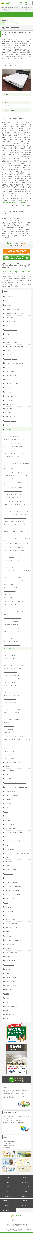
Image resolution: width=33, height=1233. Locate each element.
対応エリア (8, 1191)
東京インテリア (8, 969)
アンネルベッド (8, 334)
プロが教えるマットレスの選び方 (8, 1200)
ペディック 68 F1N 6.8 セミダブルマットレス (13, 501)
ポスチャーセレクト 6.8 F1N (10, 658)
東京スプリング (8, 973)
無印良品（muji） (9, 998)
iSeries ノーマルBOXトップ (9, 584)
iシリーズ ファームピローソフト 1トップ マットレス (15, 601)
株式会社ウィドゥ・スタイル (12, 981)
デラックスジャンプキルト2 (10, 591)
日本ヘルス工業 (8, 956)
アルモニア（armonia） (10, 330)
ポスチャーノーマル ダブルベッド (11, 705)
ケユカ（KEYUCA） (9, 400)
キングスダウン (8, 388)
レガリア (6, 932)
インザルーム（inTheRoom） (12, 342)
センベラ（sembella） (10, 807)
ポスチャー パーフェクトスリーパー (11, 692)
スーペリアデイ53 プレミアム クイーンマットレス (15, 478)
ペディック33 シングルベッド (10, 648)
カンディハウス (8, 379)
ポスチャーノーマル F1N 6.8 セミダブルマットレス (14, 459)
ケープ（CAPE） (8, 404)
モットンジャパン (9, 911)
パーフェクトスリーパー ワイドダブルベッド (13, 709)
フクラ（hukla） (8, 874)
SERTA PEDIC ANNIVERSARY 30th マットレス (13, 624)
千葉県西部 (16, 1116)
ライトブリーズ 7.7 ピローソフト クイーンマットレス (15, 446)
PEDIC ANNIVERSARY (8, 729)
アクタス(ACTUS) (9, 317)
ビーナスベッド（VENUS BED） (13, 870)
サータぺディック (7, 722)
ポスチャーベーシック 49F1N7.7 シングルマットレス (15, 518)
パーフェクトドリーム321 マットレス (12, 621)
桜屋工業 (6, 994)
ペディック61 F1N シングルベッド (11, 638)
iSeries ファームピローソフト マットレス (12, 668)
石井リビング (7, 1010)
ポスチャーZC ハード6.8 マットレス (11, 685)
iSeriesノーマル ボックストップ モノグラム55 (13, 665)
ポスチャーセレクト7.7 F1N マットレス (12, 682)
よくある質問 (25, 1182)
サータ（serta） (7, 33)
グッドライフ (7, 392)
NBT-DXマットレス (8, 732)
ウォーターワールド (9, 350)
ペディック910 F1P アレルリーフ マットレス (13, 611)
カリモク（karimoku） (10, 375)
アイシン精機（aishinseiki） (11, 309)
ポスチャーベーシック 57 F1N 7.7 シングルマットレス (15, 472)
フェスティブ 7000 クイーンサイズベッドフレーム (14, 563)
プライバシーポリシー (24, 1205)
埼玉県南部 (10, 1116)
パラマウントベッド (9, 865)
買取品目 (25, 1177)
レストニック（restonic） (11, 936)
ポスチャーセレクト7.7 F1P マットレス (12, 655)
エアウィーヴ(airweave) (10, 359)
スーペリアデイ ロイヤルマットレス (11, 695)
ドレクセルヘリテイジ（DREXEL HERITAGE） (16, 853)
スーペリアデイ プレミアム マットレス (12, 631)
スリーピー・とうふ (9, 799)
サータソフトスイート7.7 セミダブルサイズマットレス (15, 534)
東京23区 (5, 1116)
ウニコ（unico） (8, 354)
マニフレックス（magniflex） (12, 898)
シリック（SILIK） (9, 770)
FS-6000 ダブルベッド (8, 715)
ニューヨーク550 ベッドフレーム (11, 436)
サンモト (6, 425)
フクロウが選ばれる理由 (25, 1186)
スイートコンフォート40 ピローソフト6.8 (12, 618)
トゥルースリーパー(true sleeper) (13, 832)
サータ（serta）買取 (15, 27)
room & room (7, 305)
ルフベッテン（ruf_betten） (11, 927)
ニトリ (6, 857)
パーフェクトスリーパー (9, 758)
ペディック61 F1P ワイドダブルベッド (12, 645)
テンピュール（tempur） (11, 828)
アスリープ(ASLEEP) (10, 321)
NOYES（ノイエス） (9, 301)
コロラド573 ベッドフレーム (10, 594)
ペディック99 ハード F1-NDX (10, 528)
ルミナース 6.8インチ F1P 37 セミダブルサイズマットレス (16, 547)
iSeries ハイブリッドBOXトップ (10, 553)
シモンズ (6, 766)
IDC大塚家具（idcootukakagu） (12, 297)
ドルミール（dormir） (10, 845)
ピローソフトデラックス (9, 751)
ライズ (6, 915)
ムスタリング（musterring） (12, 907)
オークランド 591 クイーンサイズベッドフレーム (14, 550)
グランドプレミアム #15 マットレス (11, 587)
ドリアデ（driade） (9, 836)
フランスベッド (8, 878)
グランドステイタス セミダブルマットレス (13, 443)
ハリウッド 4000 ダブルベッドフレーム (12, 557)
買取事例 (7, 27)
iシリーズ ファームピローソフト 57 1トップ (13, 456)
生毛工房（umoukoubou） (11, 1006)
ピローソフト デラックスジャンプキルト (12, 678)
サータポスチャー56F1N (9, 726)
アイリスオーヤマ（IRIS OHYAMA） (14, 313)
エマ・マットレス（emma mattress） (14, 363)
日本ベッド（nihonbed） (11, 961)
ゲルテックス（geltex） (10, 412)
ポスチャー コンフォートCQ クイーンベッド (13, 641)
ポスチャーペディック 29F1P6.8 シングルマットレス (15, 514)
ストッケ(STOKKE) (9, 791)
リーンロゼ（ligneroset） (11, 923)
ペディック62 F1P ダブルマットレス (11, 574)
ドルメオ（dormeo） (10, 849)
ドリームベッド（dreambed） (12, 841)
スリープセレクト (9, 803)
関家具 (6, 1018)
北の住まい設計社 (9, 948)
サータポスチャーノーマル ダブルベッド (13, 744)
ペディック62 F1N (8, 597)
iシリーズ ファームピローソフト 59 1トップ (13, 491)
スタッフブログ (8, 1205)
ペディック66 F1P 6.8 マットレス (11, 604)
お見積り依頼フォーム (24, 1196)
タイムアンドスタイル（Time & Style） (14, 816)
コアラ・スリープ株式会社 (11, 417)
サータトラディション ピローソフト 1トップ (13, 580)
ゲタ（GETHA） (8, 408)
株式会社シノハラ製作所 (10, 985)
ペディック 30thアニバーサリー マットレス (13, 661)
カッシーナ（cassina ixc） (11, 371)
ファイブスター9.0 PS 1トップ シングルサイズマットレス (16, 511)
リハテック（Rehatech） (11, 919)
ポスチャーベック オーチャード (10, 702)
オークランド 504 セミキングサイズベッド (13, 577)
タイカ (6, 812)
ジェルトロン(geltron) (10, 779)
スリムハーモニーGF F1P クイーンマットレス (13, 432)
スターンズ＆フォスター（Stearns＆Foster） (16, 787)
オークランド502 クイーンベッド (11, 607)
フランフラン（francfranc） (11, 882)
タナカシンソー (8, 820)
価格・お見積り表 (8, 1196)
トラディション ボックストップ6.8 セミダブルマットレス (16, 504)
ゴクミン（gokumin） (10, 421)
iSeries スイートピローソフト (10, 699)
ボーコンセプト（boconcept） (12, 890)
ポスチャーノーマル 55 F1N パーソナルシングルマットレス (16, 453)
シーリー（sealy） (9, 774)
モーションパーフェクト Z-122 (10, 672)
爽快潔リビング (8, 1002)
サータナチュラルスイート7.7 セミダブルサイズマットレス (16, 531)
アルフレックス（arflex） (11, 326)
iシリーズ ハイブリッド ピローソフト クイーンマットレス (16, 449)
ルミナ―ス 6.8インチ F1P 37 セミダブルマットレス (15, 487)
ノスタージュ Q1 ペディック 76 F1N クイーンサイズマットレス (17, 464)
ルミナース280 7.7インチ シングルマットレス (13, 560)
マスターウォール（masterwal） (13, 894)
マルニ (6, 903)
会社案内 (8, 1186)
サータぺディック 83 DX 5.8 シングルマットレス (14, 439)
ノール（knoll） (8, 861)
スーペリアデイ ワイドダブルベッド (11, 712)
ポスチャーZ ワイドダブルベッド (11, 688)
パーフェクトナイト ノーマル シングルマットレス (14, 507)
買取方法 (8, 1182)
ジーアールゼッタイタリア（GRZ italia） (15, 783)
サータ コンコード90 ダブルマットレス (12, 468)
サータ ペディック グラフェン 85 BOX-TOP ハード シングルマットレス (17, 483)
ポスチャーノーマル (8, 748)
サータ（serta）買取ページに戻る (22, 205)
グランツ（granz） (9, 396)
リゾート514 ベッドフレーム (10, 614)
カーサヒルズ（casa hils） (11, 383)
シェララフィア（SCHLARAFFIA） (13, 762)
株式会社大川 (7, 989)
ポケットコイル (7, 755)
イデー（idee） (8, 338)
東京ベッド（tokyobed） (11, 977)
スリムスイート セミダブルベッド (11, 651)
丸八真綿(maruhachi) (10, 944)
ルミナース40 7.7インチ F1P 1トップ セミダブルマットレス (16, 475)
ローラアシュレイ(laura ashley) (12, 940)
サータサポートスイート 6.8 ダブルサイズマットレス (15, 524)
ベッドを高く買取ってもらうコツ (8, 1210)
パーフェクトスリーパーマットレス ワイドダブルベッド (15, 736)
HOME (3, 27)
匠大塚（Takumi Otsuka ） (11, 952)
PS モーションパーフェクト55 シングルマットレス (14, 521)
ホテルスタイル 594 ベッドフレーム (11, 567)
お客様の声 (24, 1200)
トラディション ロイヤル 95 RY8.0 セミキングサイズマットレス (17, 539)
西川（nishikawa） (9, 1014)
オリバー (6, 367)
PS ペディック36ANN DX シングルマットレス (13, 497)
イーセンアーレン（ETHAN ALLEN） (14, 346)
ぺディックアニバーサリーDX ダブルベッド (13, 628)
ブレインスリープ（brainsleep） (13, 886)
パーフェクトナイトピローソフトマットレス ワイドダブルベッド (17, 740)
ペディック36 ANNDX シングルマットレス (13, 719)
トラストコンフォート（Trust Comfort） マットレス (15, 634)
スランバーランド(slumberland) (12, 795)
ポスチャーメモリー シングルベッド (11, 675)
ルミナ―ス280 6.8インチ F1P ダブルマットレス (14, 494)
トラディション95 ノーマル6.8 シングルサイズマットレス (16, 543)
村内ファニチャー (9, 965)
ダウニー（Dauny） (9, 824)
